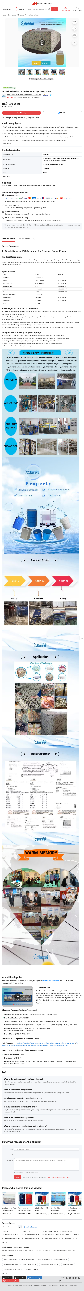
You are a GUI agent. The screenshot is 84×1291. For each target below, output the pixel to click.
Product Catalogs (31, 1227)
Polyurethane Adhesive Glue (49, 1264)
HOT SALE (25, 1231)
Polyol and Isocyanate (14, 1045)
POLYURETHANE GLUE (9, 1235)
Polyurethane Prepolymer (39, 1045)
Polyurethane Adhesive (32, 15)
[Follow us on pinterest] (79, 1278)
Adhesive (20, 15)
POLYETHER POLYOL (68, 1238)
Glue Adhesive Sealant (11, 1264)
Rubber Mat (26, 1045)
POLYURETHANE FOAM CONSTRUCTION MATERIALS (59, 1238)
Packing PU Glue (68, 1264)
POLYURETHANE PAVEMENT (31, 1238)
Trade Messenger (34, 1278)
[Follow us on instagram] (73, 1278)
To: (12, 1155)
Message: (10, 1160)
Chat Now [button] (63, 113)
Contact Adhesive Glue (29, 1264)
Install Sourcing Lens (11, 1281)
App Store (7, 1278)
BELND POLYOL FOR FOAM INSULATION (35, 1235)
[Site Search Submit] (54, 9)
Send (17, 1177)
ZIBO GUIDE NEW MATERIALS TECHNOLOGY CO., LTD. (24, 95)
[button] (3, 3)
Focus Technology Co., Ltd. (27, 1285)
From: (11, 1149)
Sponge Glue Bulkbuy (31, 1269)
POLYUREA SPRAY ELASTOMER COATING (52, 1235)
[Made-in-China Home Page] (42, 4)
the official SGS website (51, 981)
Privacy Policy (73, 1285)
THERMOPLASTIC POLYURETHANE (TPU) (72, 1235)
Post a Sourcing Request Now (59, 1177)
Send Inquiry (21, 113)
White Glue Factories (27, 1260)
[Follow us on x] (70, 1278)
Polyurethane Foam (68, 1043)
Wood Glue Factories (10, 1260)
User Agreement (53, 1285)
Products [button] (21, 9)
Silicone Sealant (67, 1231)
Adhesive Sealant (55, 1043)
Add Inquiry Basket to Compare (42, 79)
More (4, 1273)
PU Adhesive (34, 1043)
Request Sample (33, 117)
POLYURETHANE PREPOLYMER (12, 1238)
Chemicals (11, 15)
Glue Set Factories (44, 1260)
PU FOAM (5, 1231)
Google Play (20, 1278)
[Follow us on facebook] (67, 1278)
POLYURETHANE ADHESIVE (51, 1231)
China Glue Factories (60, 1260)
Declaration (63, 1285)
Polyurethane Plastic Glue (12, 1269)
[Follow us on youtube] (76, 1278)
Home (4, 15)
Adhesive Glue (44, 1043)
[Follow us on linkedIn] (60, 1281)
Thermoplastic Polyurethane (58, 1045)
